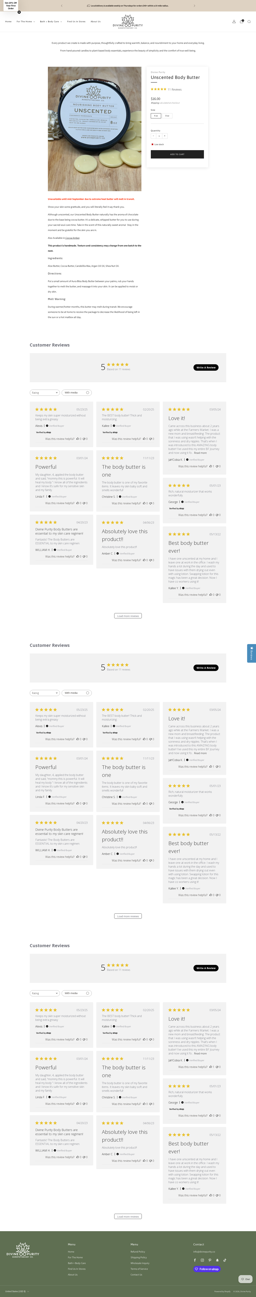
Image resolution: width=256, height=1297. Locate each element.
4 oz (156, 115)
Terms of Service (139, 1268)
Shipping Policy (139, 1257)
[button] (10, 5)
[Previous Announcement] (61, 5)
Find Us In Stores (76, 21)
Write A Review (206, 367)
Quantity (155, 130)
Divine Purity (158, 72)
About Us (96, 21)
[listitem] (128, 6)
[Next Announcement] (194, 5)
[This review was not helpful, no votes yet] (84, 439)
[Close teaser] (19, 12)
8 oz (167, 115)
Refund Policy (138, 1251)
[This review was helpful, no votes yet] (77, 439)
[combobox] (45, 393)
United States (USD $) (15, 1291)
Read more (200, 452)
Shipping (155, 102)
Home (8, 21)
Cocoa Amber (72, 237)
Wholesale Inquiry (140, 1263)
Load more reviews (128, 616)
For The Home (24, 21)
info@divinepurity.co (204, 1251)
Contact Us (136, 1274)
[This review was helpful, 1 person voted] (211, 466)
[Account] (234, 21)
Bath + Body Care (49, 21)
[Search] (249, 21)
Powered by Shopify (222, 1291)
